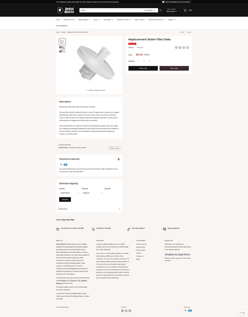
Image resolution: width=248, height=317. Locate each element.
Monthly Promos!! (69, 19)
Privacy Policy (140, 250)
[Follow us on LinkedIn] (129, 310)
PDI (68, 280)
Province (85, 188)
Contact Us (139, 256)
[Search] (160, 10)
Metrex (64, 280)
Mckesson (74, 280)
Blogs (138, 259)
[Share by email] (187, 47)
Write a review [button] (114, 148)
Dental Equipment (61, 25)
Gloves (95, 19)
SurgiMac (84, 280)
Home (58, 19)
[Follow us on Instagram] (126, 310)
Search (138, 253)
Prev (182, 32)
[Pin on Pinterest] (180, 47)
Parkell (63, 32)
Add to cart (143, 68)
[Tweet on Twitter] (183, 47)
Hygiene (171, 19)
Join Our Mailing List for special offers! (177, 2)
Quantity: (131, 61)
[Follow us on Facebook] (122, 310)
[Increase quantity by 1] (150, 61)
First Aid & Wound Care (155, 19)
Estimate (65, 199)
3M (79, 280)
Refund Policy (63, 209)
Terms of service (141, 244)
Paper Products (140, 19)
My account (171, 11)
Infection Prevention (123, 19)
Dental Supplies (83, 19)
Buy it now (174, 68)
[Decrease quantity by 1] (138, 61)
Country (62, 188)
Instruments (107, 19)
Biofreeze (59, 283)
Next (189, 32)
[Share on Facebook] (176, 47)
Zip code (107, 188)
